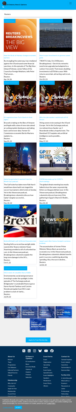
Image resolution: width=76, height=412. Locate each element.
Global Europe (9, 21)
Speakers (46, 378)
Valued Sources (13, 373)
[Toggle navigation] (70, 3)
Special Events (47, 373)
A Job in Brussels (66, 378)
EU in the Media (30, 367)
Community (11, 386)
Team (9, 362)
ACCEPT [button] (18, 407)
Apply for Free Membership (38, 340)
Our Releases (12, 367)
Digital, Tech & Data (11, 83)
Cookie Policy (51, 403)
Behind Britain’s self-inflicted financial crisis (20, 241)
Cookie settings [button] (8, 407)
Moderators (47, 380)
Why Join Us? (12, 383)
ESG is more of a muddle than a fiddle (17, 273)
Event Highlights (48, 375)
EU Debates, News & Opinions (17, 4)
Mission (10, 359)
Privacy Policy (65, 396)
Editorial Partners (13, 370)
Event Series (47, 370)
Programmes (12, 365)
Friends (10, 375)
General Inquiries (66, 359)
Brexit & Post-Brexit (11, 206)
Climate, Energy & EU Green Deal (51, 21)
